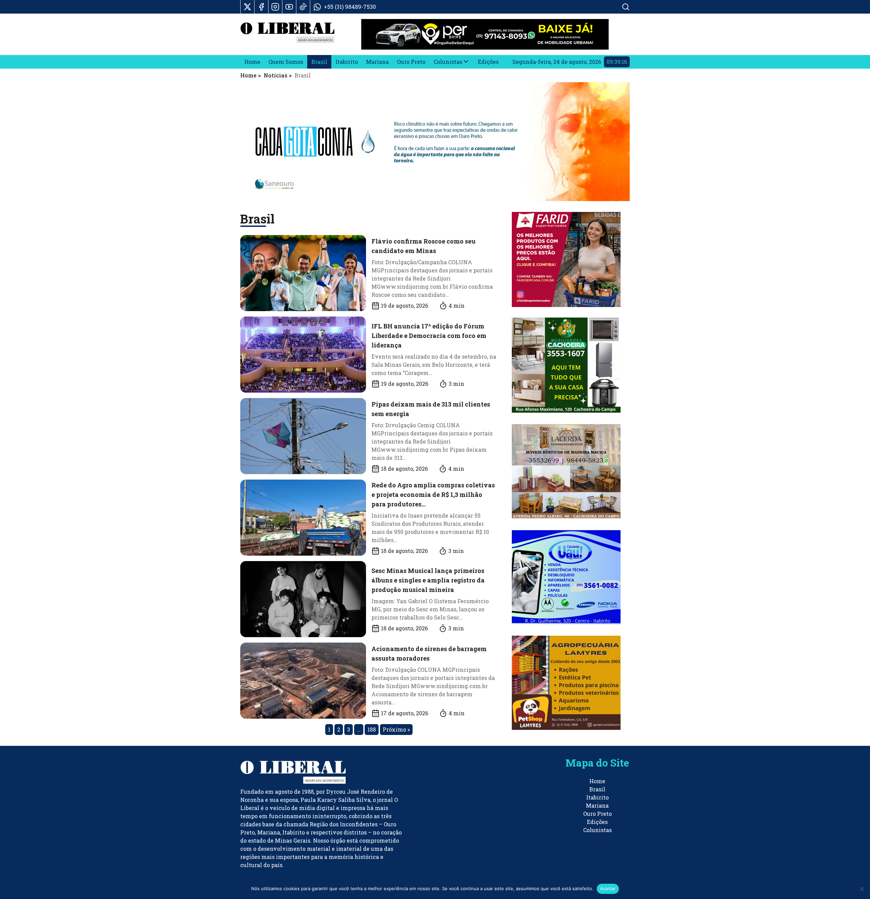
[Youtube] (289, 7)
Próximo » (396, 729)
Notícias (276, 75)
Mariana (377, 61)
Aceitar (608, 888)
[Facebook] (261, 7)
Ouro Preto (411, 61)
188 (371, 729)
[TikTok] (303, 7)
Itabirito (346, 61)
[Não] (861, 888)
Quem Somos (285, 61)
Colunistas (448, 61)
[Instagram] (275, 7)
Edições (488, 61)
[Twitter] (247, 7)
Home (252, 61)
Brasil (319, 61)
